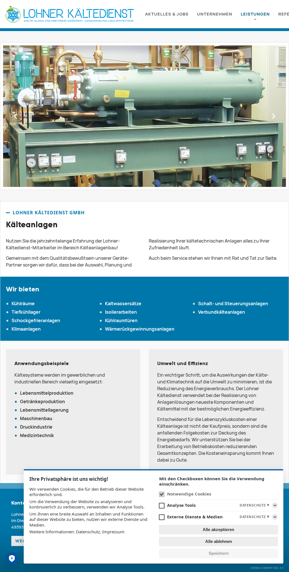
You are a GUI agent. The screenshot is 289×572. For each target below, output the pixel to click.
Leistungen (255, 14)
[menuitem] (166, 14)
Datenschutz (88, 531)
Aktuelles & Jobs (167, 14)
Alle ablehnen (218, 541)
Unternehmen (214, 14)
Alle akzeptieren (218, 529)
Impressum (113, 531)
